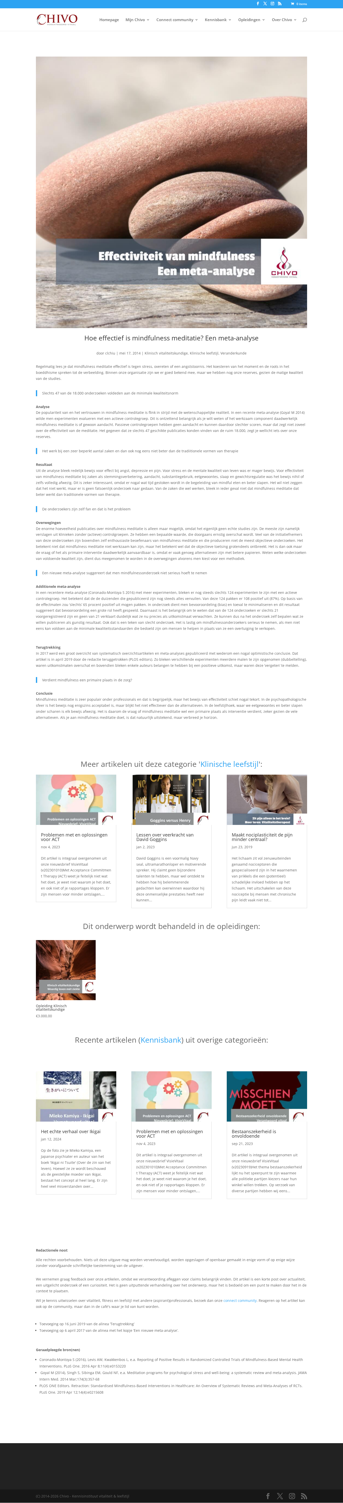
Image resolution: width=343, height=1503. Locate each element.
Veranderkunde (233, 353)
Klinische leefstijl (204, 353)
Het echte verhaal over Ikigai (71, 1131)
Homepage (109, 20)
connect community (240, 1300)
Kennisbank (216, 20)
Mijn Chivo (135, 20)
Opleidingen (249, 20)
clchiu (110, 353)
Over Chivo (282, 20)
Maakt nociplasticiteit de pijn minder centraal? (262, 837)
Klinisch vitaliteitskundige (166, 353)
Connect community (174, 20)
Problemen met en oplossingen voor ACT (74, 837)
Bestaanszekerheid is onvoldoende (254, 1133)
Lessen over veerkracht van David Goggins (165, 837)
